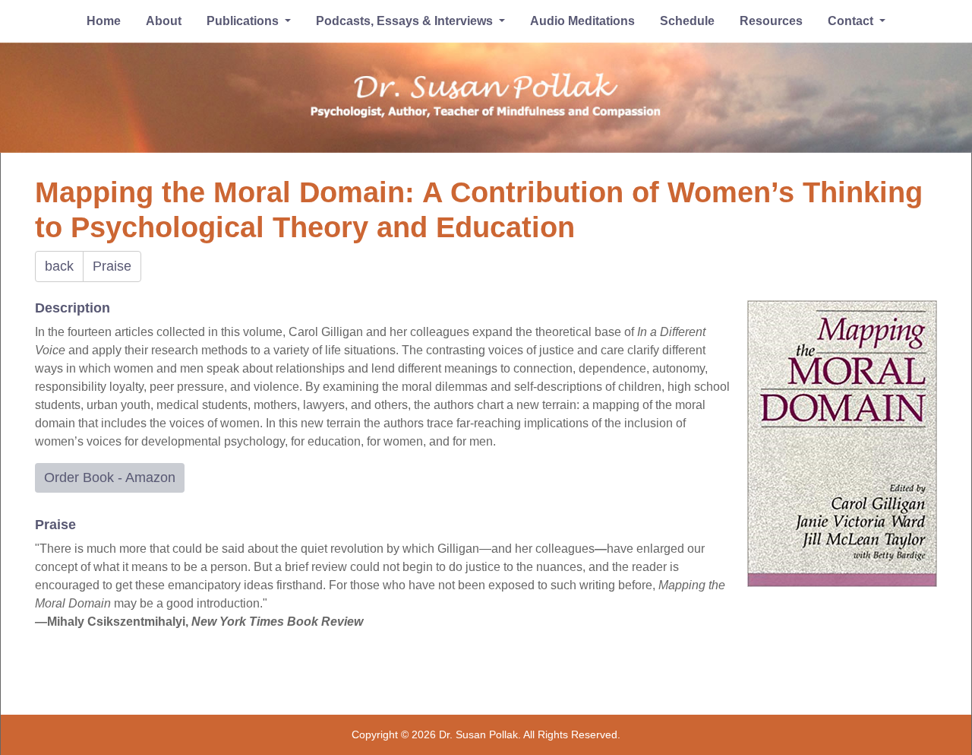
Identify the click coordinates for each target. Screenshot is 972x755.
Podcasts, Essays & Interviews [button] (406, 20)
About (163, 20)
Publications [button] (244, 20)
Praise (112, 266)
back (59, 266)
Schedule (687, 20)
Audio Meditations (582, 20)
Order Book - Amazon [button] (109, 477)
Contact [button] (852, 20)
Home (104, 20)
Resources (771, 20)
